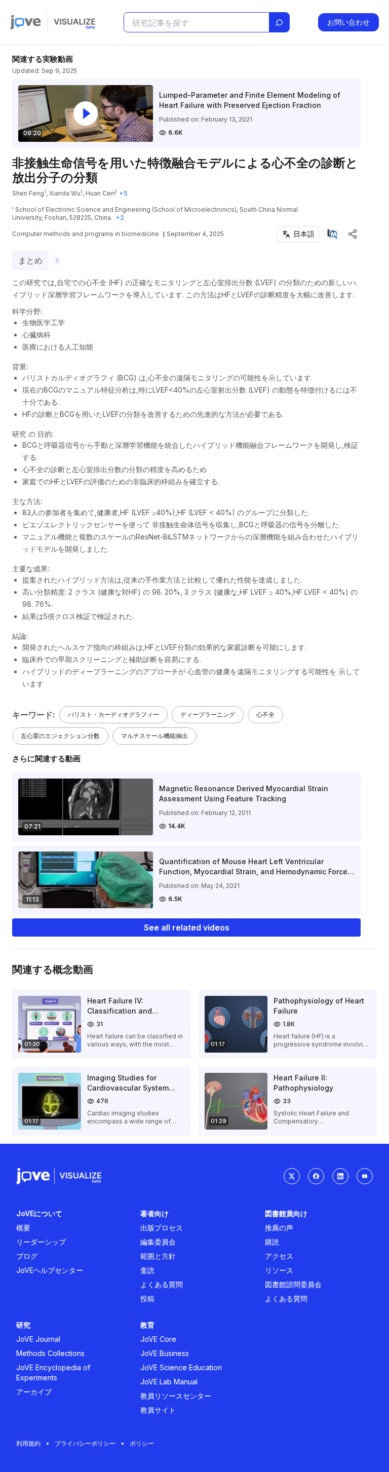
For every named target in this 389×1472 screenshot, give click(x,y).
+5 (123, 193)
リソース (279, 1270)
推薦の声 (279, 1227)
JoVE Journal (38, 1339)
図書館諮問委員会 (293, 1284)
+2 (119, 217)
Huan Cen (100, 193)
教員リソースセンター (175, 1395)
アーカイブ (34, 1391)
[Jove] (25, 22)
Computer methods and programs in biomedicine (85, 234)
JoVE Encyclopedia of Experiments (53, 1372)
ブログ (26, 1256)
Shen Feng (28, 193)
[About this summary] (57, 260)
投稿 (147, 1298)
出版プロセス (161, 1227)
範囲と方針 (158, 1256)
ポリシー (142, 1443)
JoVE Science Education (181, 1367)
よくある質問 (161, 1284)
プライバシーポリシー (85, 1443)
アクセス (279, 1256)
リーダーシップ (41, 1241)
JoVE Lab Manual (169, 1381)
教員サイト (158, 1410)
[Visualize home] (74, 22)
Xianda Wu (65, 193)
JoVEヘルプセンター (49, 1270)
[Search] (279, 23)
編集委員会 (158, 1241)
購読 (272, 1241)
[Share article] (352, 234)
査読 (147, 1270)
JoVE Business (164, 1353)
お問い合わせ (348, 22)
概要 (23, 1227)
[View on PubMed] (332, 234)
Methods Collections (50, 1353)
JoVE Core (158, 1339)
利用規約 (28, 1443)
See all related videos (186, 927)
